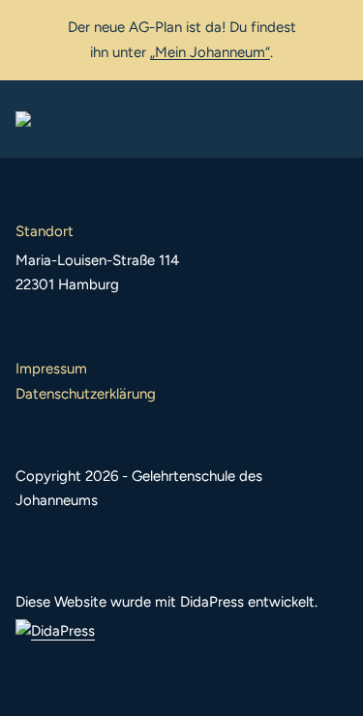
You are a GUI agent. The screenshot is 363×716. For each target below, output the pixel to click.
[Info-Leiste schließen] (334, 26)
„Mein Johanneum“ (210, 52)
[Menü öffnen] (332, 119)
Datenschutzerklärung (85, 394)
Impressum (51, 368)
